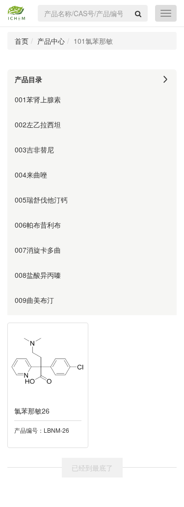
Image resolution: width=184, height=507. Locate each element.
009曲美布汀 (34, 300)
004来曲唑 (31, 174)
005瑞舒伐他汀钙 (41, 200)
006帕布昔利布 (38, 225)
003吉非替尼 (34, 149)
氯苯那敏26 (32, 411)
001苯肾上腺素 (38, 99)
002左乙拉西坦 (38, 124)
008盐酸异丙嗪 (38, 275)
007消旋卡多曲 (38, 250)
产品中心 (51, 41)
